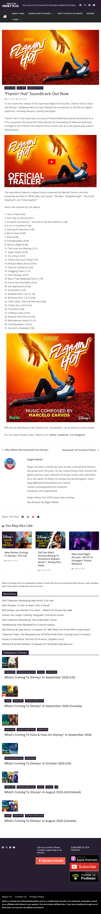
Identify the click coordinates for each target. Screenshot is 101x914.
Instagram (79, 434)
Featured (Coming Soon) (26, 672)
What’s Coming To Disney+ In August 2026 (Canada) (40, 821)
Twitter (53, 434)
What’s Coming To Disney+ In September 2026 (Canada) (43, 706)
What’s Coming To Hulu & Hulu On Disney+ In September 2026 (48, 735)
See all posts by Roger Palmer (43, 502)
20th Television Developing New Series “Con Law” (28, 600)
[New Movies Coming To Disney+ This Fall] (17, 533)
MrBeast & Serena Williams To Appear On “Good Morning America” (37, 644)
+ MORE (15, 19)
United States (51, 672)
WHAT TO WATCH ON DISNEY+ (70, 13)
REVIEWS (90, 13)
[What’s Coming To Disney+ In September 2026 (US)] (10, 658)
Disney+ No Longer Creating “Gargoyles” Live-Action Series (33, 615)
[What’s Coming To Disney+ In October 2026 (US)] (10, 744)
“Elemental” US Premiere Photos (79, 449)
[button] (52, 13)
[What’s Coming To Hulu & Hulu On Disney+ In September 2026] (10, 716)
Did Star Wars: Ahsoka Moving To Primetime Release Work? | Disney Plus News (49, 559)
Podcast (41, 672)
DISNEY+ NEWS (18, 13)
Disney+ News (9, 88)
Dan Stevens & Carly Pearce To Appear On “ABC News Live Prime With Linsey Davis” (46, 629)
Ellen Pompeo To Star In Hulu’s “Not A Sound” (26, 605)
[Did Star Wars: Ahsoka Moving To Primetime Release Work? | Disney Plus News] (51, 533)
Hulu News (21, 88)
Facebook (63, 434)
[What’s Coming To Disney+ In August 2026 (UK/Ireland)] (10, 773)
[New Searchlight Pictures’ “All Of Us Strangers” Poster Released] (84, 533)
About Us (7, 896)
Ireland (40, 787)
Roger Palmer (22, 99)
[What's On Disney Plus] (5, 16)
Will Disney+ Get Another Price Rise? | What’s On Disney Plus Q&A (37, 610)
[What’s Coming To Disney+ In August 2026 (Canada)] (10, 802)
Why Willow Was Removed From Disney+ (27, 449)
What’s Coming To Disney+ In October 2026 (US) (37, 763)
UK (56, 787)
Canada (7, 701)
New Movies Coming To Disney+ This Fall (16, 554)
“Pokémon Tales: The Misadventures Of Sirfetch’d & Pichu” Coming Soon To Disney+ (46, 634)
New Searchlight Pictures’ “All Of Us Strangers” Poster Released (82, 558)
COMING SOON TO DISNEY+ (39, 13)
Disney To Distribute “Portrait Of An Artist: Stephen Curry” (33, 639)
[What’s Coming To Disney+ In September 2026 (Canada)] (10, 687)
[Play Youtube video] (51, 162)
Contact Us (21, 896)
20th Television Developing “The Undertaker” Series (29, 619)
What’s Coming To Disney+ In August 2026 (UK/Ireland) (42, 792)
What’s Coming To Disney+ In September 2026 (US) (39, 677)
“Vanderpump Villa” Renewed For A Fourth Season (28, 624)
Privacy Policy (37, 896)
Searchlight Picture (35, 88)
